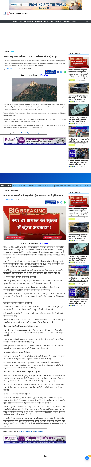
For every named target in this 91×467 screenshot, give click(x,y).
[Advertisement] (45, 35)
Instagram (28, 133)
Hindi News (14, 191)
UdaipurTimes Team (11, 69)
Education (38, 21)
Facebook (21, 133)
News (15, 21)
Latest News (75, 53)
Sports (45, 21)
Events (74, 21)
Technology (66, 21)
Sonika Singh (9, 199)
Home (5, 51)
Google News (39, 133)
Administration (29, 21)
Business (58, 21)
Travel (20, 21)
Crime (51, 21)
